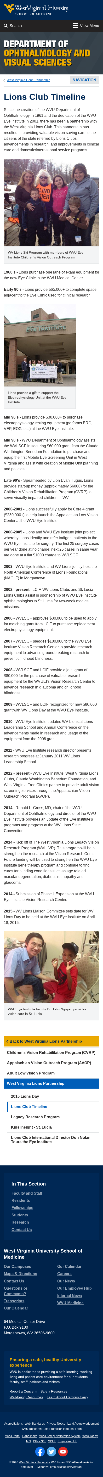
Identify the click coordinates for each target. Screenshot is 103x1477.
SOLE (52, 1441)
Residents (20, 1200)
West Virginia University (34, 1462)
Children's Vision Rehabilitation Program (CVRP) (51, 1053)
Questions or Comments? (15, 1291)
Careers (64, 1274)
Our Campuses (17, 1266)
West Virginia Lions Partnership (28, 80)
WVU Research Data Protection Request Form (52, 1429)
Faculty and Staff (26, 1193)
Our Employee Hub (74, 1288)
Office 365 (39, 1441)
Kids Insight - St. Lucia (31, 1127)
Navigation (84, 80)
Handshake (29, 1436)
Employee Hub (67, 1441)
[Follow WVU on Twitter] (51, 1451)
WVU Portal (12, 1436)
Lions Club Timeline (29, 1107)
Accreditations (13, 1423)
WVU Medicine (70, 1303)
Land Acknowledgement (83, 1423)
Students (19, 1215)
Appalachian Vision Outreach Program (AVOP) (49, 1063)
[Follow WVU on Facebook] (40, 1451)
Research (20, 1222)
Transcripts (14, 1301)
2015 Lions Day (25, 1096)
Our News (66, 1281)
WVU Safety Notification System (59, 1436)
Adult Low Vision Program (31, 1073)
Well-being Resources (26, 1397)
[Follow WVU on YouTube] (63, 1451)
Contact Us (21, 1230)
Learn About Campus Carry (67, 1397)
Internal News (69, 1296)
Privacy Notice (56, 1423)
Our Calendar (16, 1308)
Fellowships (22, 1208)
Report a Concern (23, 1391)
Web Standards (35, 1423)
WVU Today (90, 1436)
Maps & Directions (20, 1274)
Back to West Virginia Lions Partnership (46, 1041)
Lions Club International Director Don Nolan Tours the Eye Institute (51, 1140)
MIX (28, 1441)
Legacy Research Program (35, 1117)
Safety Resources (53, 1391)
